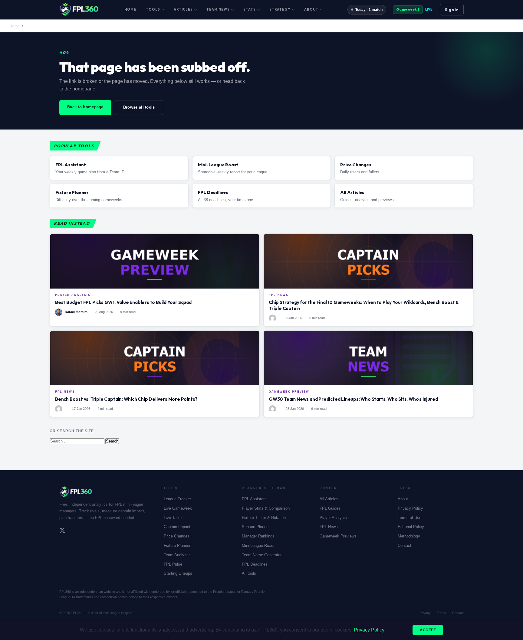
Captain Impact (177, 526)
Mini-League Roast (258, 545)
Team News (218, 9)
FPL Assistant (254, 499)
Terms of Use (409, 517)
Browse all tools (139, 107)
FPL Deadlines (255, 564)
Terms (441, 613)
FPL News (329, 526)
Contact (404, 545)
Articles (183, 9)
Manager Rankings (258, 536)
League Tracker (177, 499)
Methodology (409, 536)
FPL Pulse (173, 564)
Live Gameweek (178, 508)
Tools (153, 9)
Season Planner (256, 526)
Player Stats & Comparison (266, 508)
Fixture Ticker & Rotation (264, 517)
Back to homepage (85, 107)
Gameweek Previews (338, 536)
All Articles (329, 499)
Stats (249, 9)
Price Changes (176, 536)
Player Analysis (333, 517)
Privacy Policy (410, 508)
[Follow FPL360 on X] (62, 531)
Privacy (425, 613)
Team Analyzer (177, 555)
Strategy (280, 9)
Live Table (173, 517)
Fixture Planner (177, 545)
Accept (428, 630)
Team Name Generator (261, 555)
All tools (249, 573)
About (311, 9)
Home (130, 9)
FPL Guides (330, 508)
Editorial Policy (411, 526)
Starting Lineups (178, 573)
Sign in (452, 9)
